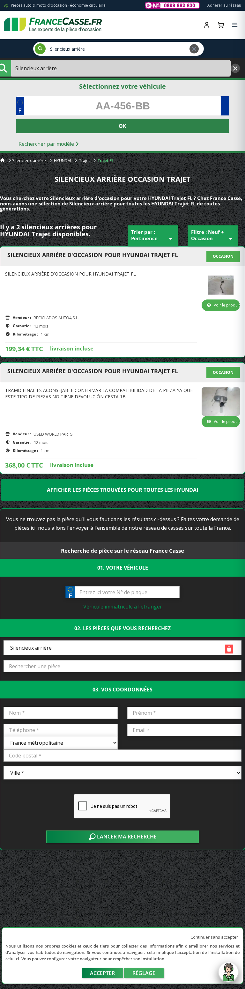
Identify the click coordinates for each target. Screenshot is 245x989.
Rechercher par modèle (47, 143)
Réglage (143, 973)
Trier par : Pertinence (152, 236)
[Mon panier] (220, 24)
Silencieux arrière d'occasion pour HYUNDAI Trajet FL (92, 255)
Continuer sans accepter (214, 937)
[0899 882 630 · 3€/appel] (172, 5)
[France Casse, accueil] (53, 25)
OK (122, 125)
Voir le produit (227, 305)
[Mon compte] (206, 24)
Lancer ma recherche (126, 836)
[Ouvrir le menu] (234, 24)
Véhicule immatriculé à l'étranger (122, 606)
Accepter (102, 973)
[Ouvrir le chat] (228, 975)
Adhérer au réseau (224, 5)
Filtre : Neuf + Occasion (212, 236)
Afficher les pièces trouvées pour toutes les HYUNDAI (122, 489)
